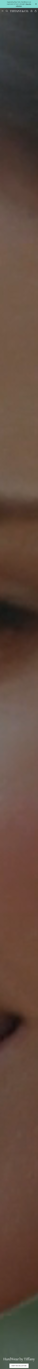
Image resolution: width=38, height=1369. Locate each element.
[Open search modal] (6, 11)
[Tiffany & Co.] (19, 11)
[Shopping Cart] (35, 11)
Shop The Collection (19, 1366)
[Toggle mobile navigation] (2, 11)
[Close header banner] (36, 4)
